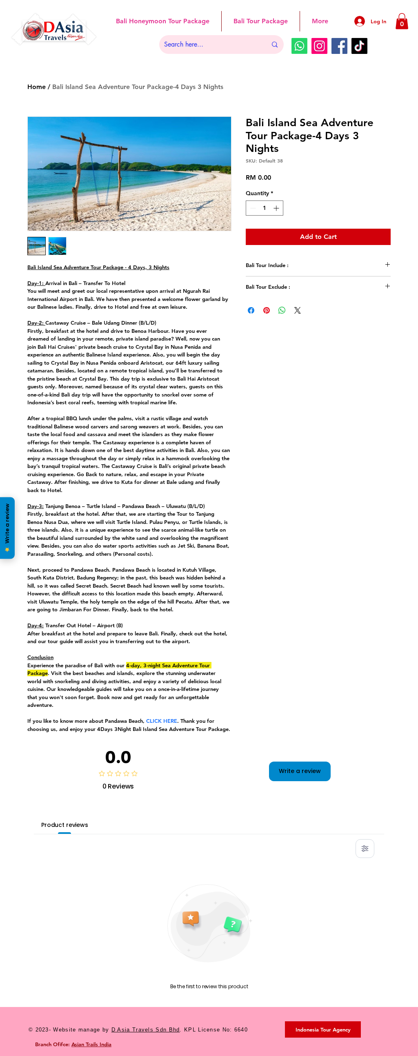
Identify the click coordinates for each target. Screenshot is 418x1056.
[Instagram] (319, 46)
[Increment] (277, 208)
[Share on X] (297, 310)
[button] (402, 21)
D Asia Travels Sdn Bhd (145, 1030)
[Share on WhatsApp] (282, 310)
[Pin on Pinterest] (266, 310)
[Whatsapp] (299, 46)
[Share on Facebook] (251, 310)
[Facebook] (339, 46)
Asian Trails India (91, 1044)
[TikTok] (359, 46)
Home (36, 87)
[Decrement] (252, 208)
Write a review (300, 771)
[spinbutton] (264, 208)
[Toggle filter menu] (365, 848)
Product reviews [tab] (64, 825)
